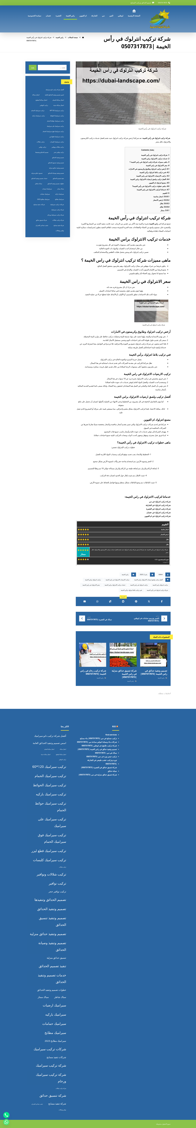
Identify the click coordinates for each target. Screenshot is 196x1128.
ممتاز (165, 210)
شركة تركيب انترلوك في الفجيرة (158, 509)
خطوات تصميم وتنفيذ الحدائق (56, 184)
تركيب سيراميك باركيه (38, 116)
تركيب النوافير (44, 105)
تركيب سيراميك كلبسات (57, 142)
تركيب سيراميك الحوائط (57, 116)
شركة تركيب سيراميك (57, 210)
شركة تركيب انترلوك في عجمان (159, 512)
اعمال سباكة (35, 95)
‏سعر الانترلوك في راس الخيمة (157, 165)
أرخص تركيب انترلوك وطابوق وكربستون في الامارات (149, 169)
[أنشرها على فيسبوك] (162, 601)
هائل (164, 203)
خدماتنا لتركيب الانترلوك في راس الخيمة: (153, 189)
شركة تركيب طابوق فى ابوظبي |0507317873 (99, 745)
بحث (32, 68)
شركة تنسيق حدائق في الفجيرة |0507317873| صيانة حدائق (99, 769)
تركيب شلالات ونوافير (58, 147)
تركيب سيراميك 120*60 (57, 110)
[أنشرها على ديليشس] (110, 601)
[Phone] (6, 1115)
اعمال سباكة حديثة (58, 105)
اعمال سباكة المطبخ (41, 100)
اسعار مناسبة (161, 196)
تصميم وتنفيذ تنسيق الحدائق (56, 163)
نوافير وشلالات (60, 231)
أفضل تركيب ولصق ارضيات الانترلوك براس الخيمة (149, 179)
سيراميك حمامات (45, 194)
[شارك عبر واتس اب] (97, 601)
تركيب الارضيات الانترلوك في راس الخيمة (152, 176)
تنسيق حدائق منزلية (37, 173)
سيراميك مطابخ (59, 199)
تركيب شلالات (41, 142)
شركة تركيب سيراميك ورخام (56, 215)
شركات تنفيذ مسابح (39, 204)
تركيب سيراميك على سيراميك (55, 126)
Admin (161, 574)
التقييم (166, 193)
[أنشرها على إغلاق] (149, 601)
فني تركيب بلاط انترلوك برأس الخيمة (154, 172)
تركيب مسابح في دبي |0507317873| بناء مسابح (98, 738)
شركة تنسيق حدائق (41, 220)
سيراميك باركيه (59, 194)
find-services (111, 734)
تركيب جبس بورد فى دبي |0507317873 (101, 756)
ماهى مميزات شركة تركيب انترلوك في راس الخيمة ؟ (149, 162)
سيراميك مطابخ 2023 (43, 199)
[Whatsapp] (6, 1122)
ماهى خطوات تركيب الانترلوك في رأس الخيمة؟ (150, 186)
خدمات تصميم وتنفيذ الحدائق (39, 178)
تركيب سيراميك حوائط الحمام (55, 121)
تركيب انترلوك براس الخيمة (93, 580)
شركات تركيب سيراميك (57, 204)
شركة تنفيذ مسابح (59, 225)
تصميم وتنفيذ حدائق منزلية (56, 168)
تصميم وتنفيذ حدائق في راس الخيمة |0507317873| (97, 749)
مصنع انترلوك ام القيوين (159, 183)
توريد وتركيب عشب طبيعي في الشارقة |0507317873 (102, 762)
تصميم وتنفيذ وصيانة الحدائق (56, 173)
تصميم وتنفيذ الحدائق (58, 157)
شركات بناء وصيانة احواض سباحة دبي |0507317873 (97, 742)
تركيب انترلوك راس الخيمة (160, 585)
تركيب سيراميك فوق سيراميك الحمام (53, 131)
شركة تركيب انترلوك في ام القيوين (158, 516)
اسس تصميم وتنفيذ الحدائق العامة (54, 95)
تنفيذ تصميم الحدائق (58, 178)
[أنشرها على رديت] (123, 601)
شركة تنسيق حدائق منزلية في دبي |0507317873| (97, 774)
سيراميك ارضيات (47, 189)
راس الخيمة (154, 223)
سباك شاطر (38, 184)
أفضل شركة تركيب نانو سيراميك (55, 90)
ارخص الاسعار (161, 200)
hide (152, 150)
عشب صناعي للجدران (42, 225)
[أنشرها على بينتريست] (136, 601)
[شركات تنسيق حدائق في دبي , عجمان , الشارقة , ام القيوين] (160, 19)
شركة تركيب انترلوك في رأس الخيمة (155, 155)
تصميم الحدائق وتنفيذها (41, 152)
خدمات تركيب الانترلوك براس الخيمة (155, 158)
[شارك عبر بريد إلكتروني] (84, 601)
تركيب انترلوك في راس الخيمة (139, 585)
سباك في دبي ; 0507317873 (106, 753)
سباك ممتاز (60, 189)
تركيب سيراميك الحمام (37, 110)
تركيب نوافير (42, 147)
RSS (114, 726)
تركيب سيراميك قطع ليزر (56, 137)
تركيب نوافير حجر (59, 152)
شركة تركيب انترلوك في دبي (160, 501)
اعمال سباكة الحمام (58, 100)
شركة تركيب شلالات (58, 220)
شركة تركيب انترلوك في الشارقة (158, 505)
